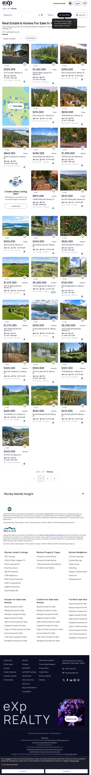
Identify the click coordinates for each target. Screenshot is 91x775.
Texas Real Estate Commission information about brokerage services (44, 749)
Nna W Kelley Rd (11, 590)
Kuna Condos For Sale (46, 633)
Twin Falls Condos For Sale (48, 637)
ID (43, 472)
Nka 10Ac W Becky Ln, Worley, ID (15, 372)
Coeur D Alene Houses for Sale (17, 629)
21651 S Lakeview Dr (12, 583)
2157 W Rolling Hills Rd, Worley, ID (13, 287)
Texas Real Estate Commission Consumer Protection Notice (44, 752)
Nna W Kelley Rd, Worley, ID (43, 156)
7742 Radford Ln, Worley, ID (14, 414)
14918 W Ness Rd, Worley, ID (43, 199)
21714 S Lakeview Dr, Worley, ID (44, 372)
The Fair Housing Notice (71, 754)
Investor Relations (10, 672)
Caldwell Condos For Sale (47, 625)
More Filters (66, 15)
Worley (50, 472)
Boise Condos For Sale (46, 606)
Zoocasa (25, 664)
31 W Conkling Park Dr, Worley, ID (44, 330)
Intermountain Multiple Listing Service (53, 535)
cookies (8, 759)
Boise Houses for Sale (13, 606)
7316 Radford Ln (11, 575)
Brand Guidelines (45, 676)
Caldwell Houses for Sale (15, 625)
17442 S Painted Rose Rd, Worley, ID (71, 330)
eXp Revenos (26, 676)
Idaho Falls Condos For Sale (48, 622)
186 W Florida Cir (11, 571)
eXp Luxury (26, 683)
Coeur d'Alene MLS (46, 514)
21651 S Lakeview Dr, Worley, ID (15, 157)
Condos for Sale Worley (46, 560)
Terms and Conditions (46, 660)
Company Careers (10, 676)
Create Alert (15, 206)
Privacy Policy (44, 668)
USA (38, 472)
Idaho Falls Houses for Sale (15, 622)
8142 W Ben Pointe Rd (13, 579)
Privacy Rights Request (47, 664)
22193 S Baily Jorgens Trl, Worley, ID (42, 73)
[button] (44, 493)
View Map (17, 106)
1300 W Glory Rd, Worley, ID (72, 156)
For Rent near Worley (45, 568)
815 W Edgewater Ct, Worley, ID (72, 287)
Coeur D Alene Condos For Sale (50, 629)
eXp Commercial (28, 680)
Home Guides (8, 680)
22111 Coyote (9, 556)
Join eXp (6, 668)
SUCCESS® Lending (29, 672)
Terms (66, 761)
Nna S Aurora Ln (11, 568)
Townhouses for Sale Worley (49, 564)
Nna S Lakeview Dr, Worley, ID (72, 72)
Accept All (22, 771)
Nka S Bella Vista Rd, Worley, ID (44, 246)
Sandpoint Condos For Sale (48, 640)
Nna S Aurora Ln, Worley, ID (43, 115)
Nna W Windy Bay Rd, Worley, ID (72, 415)
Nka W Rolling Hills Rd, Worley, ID (44, 415)
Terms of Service (61, 740)
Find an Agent (8, 664)
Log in (77, 3)
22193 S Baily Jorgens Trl (14, 560)
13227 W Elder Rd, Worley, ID (72, 245)
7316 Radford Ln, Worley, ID (71, 115)
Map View (82, 15)
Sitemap (42, 680)
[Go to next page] (54, 478)
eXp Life (25, 660)
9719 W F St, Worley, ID (12, 455)
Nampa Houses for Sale (14, 610)
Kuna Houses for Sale (13, 633)
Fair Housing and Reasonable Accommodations (44, 742)
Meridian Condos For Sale (47, 614)
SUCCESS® (26, 668)
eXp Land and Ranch (29, 687)
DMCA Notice (44, 738)
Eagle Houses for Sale (13, 618)
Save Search (31, 38)
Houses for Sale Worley (46, 556)
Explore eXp (8, 660)
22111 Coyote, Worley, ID (13, 72)
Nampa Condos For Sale (47, 610)
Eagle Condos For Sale (46, 618)
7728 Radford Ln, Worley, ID (72, 371)
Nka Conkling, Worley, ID (13, 245)
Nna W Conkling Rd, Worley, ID (73, 199)
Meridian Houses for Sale (15, 614)
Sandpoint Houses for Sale (15, 640)
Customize (66, 771)
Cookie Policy (43, 672)
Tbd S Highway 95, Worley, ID (44, 286)
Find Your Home (59, 3)
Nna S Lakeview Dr (12, 564)
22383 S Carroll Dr (12, 587)
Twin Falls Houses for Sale (15, 637)
